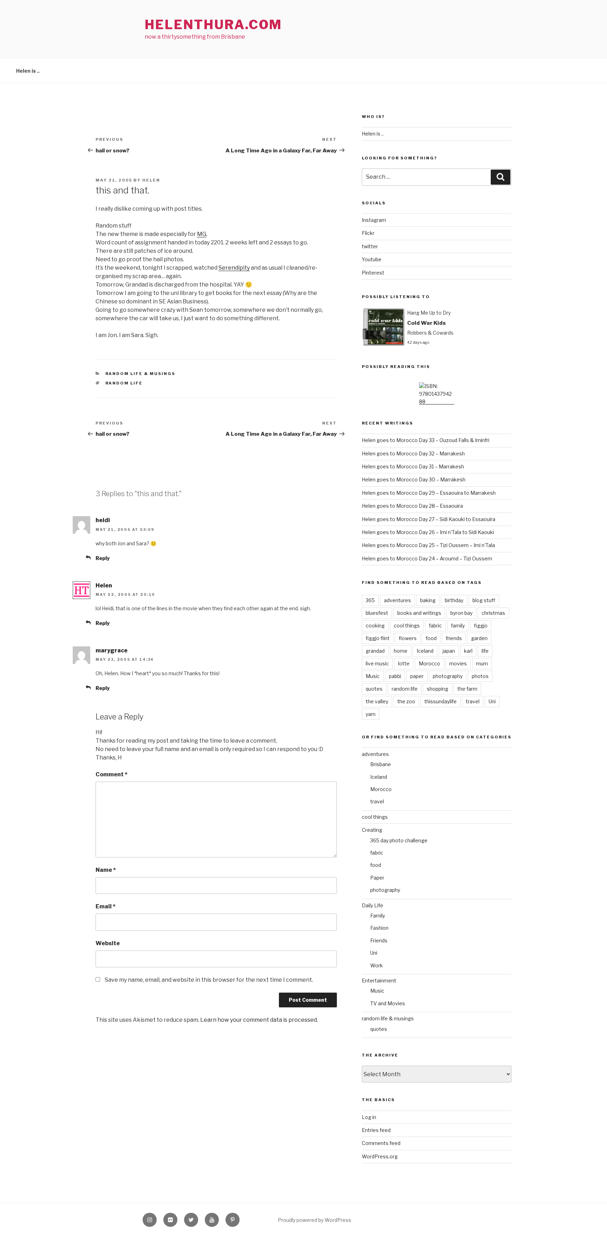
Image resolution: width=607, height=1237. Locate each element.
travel (472, 701)
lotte (404, 663)
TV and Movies (387, 1003)
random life (124, 383)
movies (458, 663)
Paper (377, 878)
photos (480, 676)
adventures (397, 600)
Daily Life (372, 905)
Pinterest (373, 273)
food (431, 638)
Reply (103, 558)
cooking (375, 626)
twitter (370, 246)
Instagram (374, 220)
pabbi (395, 676)
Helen (151, 180)
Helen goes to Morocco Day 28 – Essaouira (412, 506)
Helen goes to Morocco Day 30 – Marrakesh (413, 479)
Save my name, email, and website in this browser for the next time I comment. (209, 979)
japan (449, 651)
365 (370, 600)
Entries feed (376, 1130)
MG (201, 234)
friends (454, 638)
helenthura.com (213, 24)
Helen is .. (28, 71)
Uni (492, 701)
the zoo (406, 701)
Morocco (429, 663)
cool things (407, 626)
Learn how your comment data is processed (258, 1019)
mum (482, 663)
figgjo (481, 626)
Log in (369, 1117)
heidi (103, 520)
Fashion (379, 928)
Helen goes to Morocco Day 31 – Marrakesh (413, 466)
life (485, 651)
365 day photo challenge (398, 840)
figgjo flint (378, 638)
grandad (375, 651)
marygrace (112, 650)
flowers (408, 638)
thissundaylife (440, 701)
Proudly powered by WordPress (314, 1220)
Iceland (425, 651)
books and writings (419, 613)
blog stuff (483, 600)
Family (377, 916)
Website (108, 943)
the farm (467, 689)
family (458, 626)
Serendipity (234, 267)
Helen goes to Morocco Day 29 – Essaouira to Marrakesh (429, 493)
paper (417, 676)
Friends (378, 940)
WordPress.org (380, 1156)
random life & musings (140, 373)
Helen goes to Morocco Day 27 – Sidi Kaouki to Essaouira (428, 519)
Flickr (368, 233)
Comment (112, 774)
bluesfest (377, 613)
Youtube (371, 259)
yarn (371, 714)
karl (468, 651)
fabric (435, 626)
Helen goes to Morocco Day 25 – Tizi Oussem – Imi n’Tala (428, 545)
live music (377, 663)
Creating (372, 830)
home (400, 651)
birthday (454, 600)
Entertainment (379, 980)
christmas (493, 613)
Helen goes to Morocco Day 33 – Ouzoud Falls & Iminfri (425, 440)
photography (448, 676)
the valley (377, 701)
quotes (374, 689)
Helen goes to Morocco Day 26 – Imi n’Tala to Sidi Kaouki (428, 532)
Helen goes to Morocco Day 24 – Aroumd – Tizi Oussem (427, 558)
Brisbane (380, 764)
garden (479, 638)
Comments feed (381, 1143)
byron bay (461, 613)
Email (106, 906)
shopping (437, 689)
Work (376, 965)
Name (106, 870)
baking (428, 600)
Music (373, 676)
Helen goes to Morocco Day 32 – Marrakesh (413, 453)
